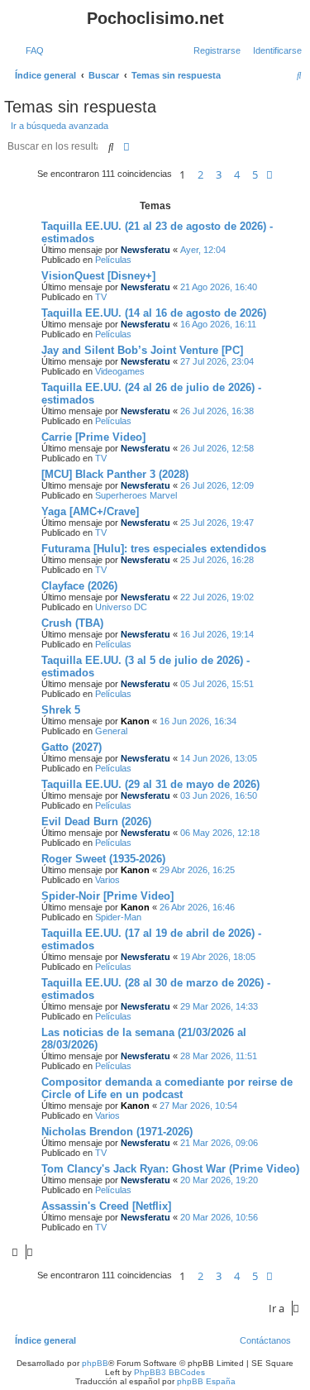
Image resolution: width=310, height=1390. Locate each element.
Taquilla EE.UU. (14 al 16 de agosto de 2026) (153, 313)
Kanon (135, 721)
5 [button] (255, 174)
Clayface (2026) (79, 586)
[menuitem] (31, 50)
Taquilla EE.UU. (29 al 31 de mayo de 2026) (150, 784)
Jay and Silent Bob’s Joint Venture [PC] (142, 350)
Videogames (120, 371)
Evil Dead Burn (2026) (96, 821)
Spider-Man (118, 917)
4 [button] (237, 174)
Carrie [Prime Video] (93, 437)
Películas (113, 260)
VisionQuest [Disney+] (98, 276)
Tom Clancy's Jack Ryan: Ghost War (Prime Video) (170, 1169)
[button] (269, 174)
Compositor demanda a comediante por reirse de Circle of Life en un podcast (167, 1088)
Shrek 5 (60, 710)
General (111, 731)
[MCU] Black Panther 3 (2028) (114, 474)
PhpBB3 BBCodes (169, 1372)
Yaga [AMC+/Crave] (90, 511)
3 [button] (219, 174)
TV (101, 297)
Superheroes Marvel (136, 495)
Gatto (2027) (71, 747)
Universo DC (121, 607)
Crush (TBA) (72, 623)
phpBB (95, 1363)
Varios (107, 880)
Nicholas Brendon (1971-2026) (117, 1131)
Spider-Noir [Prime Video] (107, 896)
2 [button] (200, 174)
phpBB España (206, 1381)
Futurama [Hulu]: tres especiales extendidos (153, 548)
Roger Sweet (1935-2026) (103, 859)
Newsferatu (145, 250)
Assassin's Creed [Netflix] (106, 1206)
